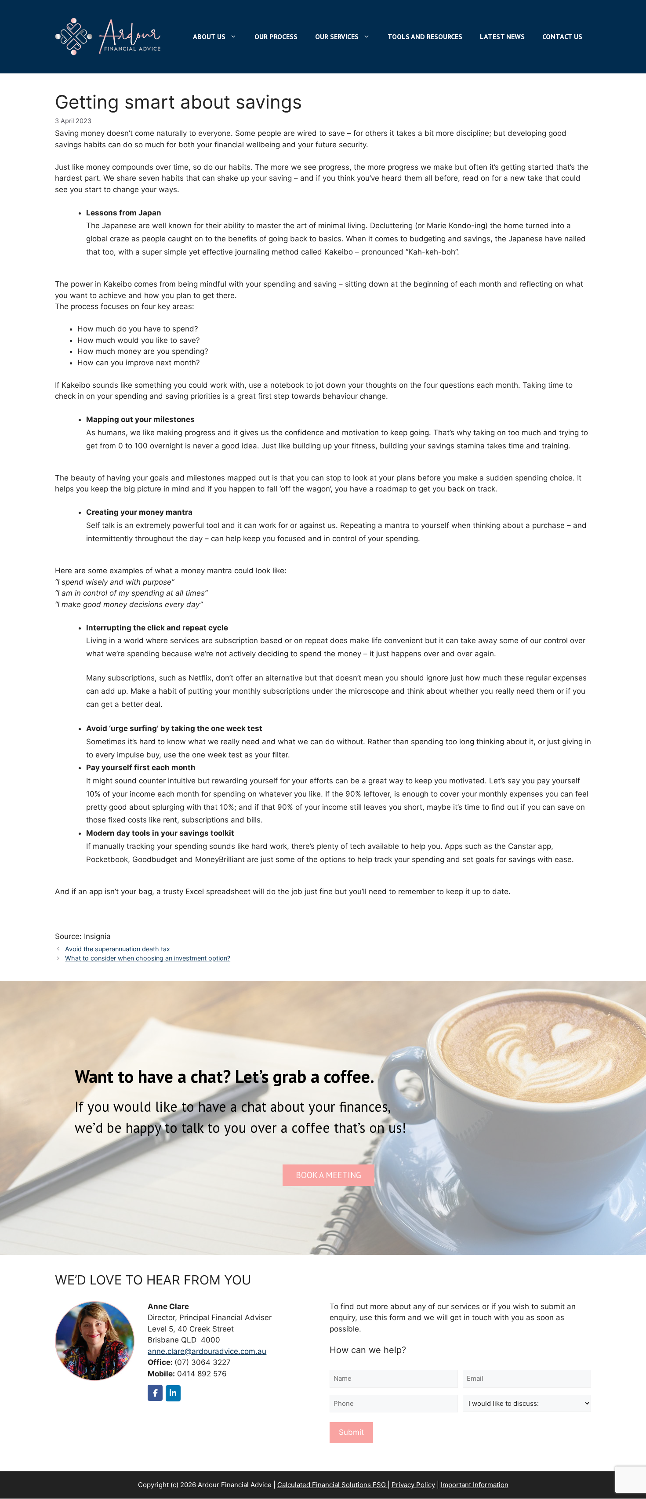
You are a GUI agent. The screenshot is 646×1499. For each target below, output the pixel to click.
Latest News (502, 36)
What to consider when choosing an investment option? (147, 958)
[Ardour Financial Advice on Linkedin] (173, 1393)
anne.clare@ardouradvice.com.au (207, 1351)
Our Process (276, 36)
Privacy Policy (413, 1485)
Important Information (474, 1485)
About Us (209, 36)
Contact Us (562, 36)
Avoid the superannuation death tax (117, 949)
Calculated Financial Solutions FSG (332, 1485)
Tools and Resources (425, 36)
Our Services (337, 36)
